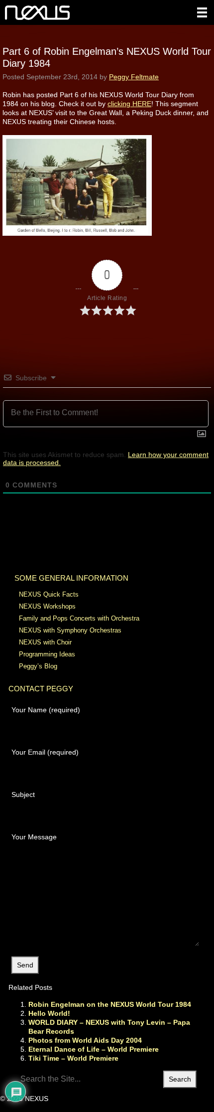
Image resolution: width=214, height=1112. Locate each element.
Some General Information (71, 578)
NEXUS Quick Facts (49, 594)
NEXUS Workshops (47, 606)
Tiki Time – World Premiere (73, 1058)
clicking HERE (129, 104)
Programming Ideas (47, 654)
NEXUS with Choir (45, 642)
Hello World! (49, 1013)
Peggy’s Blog (38, 666)
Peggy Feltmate (134, 77)
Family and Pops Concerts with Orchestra (79, 618)
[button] (202, 12)
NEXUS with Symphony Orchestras (70, 630)
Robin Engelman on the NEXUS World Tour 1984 (109, 1004)
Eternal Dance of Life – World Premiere (93, 1049)
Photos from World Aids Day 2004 (85, 1040)
